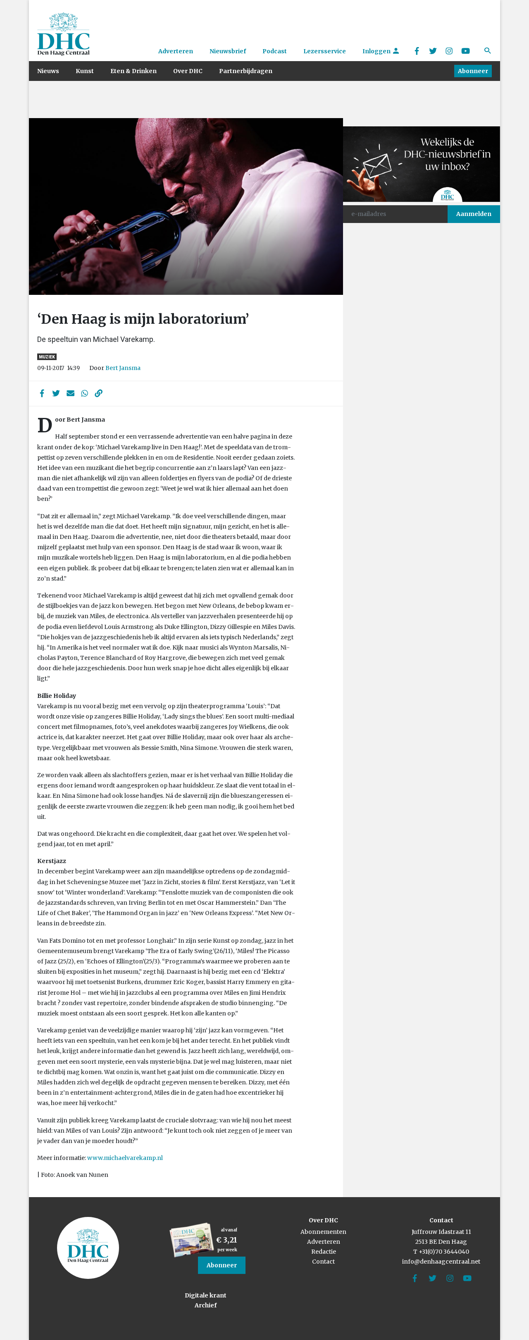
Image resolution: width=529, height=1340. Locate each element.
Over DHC (188, 71)
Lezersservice (324, 51)
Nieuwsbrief (228, 51)
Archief (206, 1305)
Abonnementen (323, 1232)
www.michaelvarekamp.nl (125, 1158)
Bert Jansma (123, 368)
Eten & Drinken (133, 71)
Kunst (85, 71)
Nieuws (48, 71)
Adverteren (175, 51)
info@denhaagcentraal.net (441, 1261)
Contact (323, 1261)
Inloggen (377, 51)
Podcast (274, 51)
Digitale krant (205, 1295)
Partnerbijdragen (245, 71)
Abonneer (473, 71)
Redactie (323, 1251)
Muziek (47, 357)
